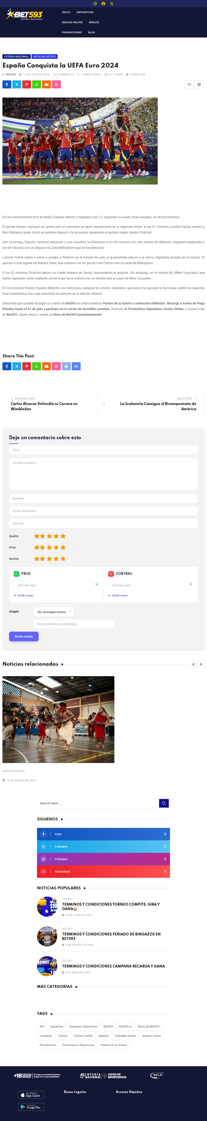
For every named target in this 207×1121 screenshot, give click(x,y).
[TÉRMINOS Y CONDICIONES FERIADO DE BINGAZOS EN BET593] (47, 936)
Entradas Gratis (125, 1036)
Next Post (185, 398)
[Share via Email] (189, 84)
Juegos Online (72, 22)
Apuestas (57, 1026)
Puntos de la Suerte (113, 1045)
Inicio (66, 12)
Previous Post (25, 398)
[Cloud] (46, 84)
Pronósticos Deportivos (78, 1045)
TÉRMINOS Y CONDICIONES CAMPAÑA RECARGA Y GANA (113, 966)
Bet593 (108, 1026)
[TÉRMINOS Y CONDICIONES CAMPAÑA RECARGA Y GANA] (47, 966)
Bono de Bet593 (148, 1026)
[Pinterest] (26, 84)
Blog (91, 32)
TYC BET (67, 899)
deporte (104, 1036)
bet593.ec (125, 1026)
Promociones (72, 32)
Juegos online (151, 1036)
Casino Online (83, 1036)
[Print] (199, 84)
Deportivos (85, 12)
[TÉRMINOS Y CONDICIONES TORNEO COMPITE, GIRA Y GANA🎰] (47, 907)
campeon (46, 1036)
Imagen (14, 611)
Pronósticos (48, 1045)
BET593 (11, 74)
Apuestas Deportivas (83, 1026)
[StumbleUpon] (56, 84)
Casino (63, 1036)
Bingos (94, 22)
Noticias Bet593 (13, 771)
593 (42, 1026)
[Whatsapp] (36, 84)
